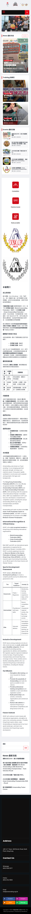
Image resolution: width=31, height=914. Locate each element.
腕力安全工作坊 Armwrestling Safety (15, 120)
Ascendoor (11, 911)
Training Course (15, 207)
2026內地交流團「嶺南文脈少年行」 (13, 775)
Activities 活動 (8, 60)
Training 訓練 (7, 93)
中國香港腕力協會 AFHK (18, 909)
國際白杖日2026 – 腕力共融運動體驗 (14, 64)
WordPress (24, 911)
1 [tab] (24, 40)
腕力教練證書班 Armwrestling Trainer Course (14, 788)
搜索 (4, 744)
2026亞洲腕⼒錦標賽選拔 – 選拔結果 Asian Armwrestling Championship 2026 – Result (19, 161)
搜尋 (25, 748)
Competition (15, 191)
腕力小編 (6, 71)
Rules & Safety (15, 222)
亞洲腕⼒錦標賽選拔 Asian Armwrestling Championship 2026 (19, 169)
